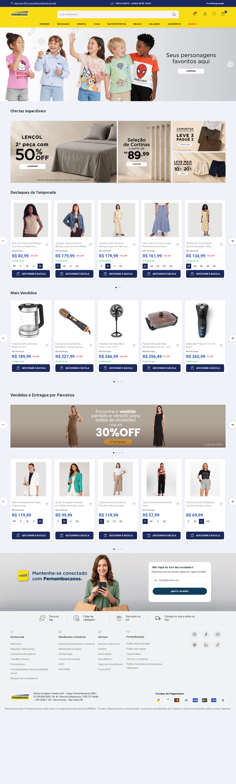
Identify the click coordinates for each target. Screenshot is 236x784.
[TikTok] (218, 645)
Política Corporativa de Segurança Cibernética (144, 666)
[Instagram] (194, 634)
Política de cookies (136, 649)
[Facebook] (206, 634)
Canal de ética (134, 654)
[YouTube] (218, 634)
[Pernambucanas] (19, 13)
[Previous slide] (6, 64)
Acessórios (174, 24)
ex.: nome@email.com (166, 580)
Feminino (44, 24)
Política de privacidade (138, 643)
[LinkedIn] (206, 645)
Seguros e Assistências (110, 664)
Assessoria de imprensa (23, 654)
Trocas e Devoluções (70, 659)
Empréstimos (105, 659)
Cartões (102, 649)
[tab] (110, 98)
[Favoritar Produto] (47, 244)
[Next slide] (230, 64)
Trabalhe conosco (20, 659)
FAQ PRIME (64, 669)
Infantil (81, 24)
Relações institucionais (22, 649)
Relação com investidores (24, 678)
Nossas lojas (66, 654)
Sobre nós (15, 644)
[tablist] (118, 285)
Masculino (63, 24)
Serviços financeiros (109, 644)
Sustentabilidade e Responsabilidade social (29, 671)
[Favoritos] (214, 14)
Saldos (192, 24)
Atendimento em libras (70, 649)
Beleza (137, 24)
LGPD (61, 664)
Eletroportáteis (116, 24)
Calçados (154, 24)
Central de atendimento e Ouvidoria (76, 644)
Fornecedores (17, 664)
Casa (97, 24)
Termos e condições (137, 659)
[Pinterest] (195, 645)
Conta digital (104, 654)
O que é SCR (104, 669)
